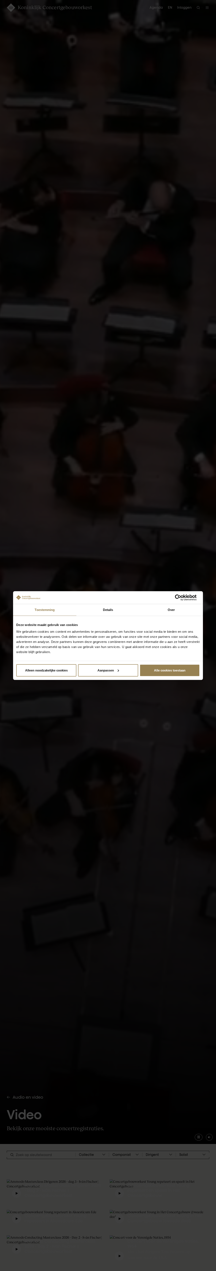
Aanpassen (105, 670)
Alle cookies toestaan (169, 670)
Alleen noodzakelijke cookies (46, 670)
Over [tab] (171, 610)
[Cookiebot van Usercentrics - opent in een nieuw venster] (181, 597)
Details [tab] (108, 610)
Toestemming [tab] (45, 610)
